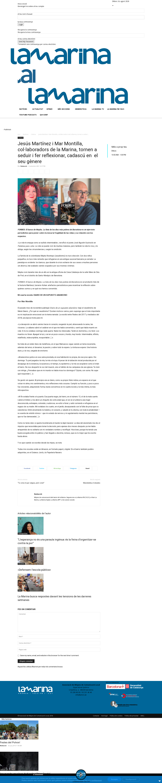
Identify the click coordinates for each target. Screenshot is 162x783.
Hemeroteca (80, 109)
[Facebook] (136, 1)
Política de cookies (116, 716)
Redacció (24, 166)
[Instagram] (137, 1)
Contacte (96, 716)
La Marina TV (98, 109)
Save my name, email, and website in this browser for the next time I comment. (49, 655)
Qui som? (44, 115)
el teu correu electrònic (26, 39)
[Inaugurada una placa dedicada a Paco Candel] (81, 761)
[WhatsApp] (31, 171)
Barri (19, 590)
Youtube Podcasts (28, 115)
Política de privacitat (131, 716)
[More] (94, 468)
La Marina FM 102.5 (115, 109)
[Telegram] (36, 171)
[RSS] (139, 1)
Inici (19, 134)
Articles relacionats (27, 513)
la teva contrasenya (25, 22)
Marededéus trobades (91, 483)
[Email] (41, 171)
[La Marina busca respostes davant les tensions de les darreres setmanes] (59, 583)
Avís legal (104, 716)
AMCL (142, 716)
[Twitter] (140, 1)
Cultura (33, 134)
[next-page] (20, 605)
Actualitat (37, 109)
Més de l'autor (44, 513)
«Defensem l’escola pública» (34, 569)
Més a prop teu (119, 146)
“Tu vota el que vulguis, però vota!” (31, 483)
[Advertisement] (55, 124)
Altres (2, 738)
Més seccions (64, 109)
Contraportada (22, 533)
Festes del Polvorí (10, 742)
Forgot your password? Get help (30, 27)
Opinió (49, 109)
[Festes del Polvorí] (81, 729)
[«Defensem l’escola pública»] (59, 556)
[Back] (18, 1)
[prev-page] (18, 605)
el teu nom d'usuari (25, 14)
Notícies (23, 109)
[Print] (47, 171)
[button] (141, 70)
